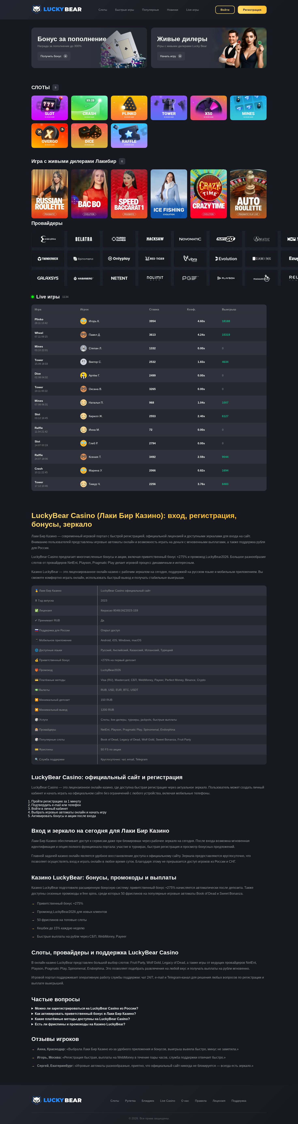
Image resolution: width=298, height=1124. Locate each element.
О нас (185, 1100)
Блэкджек (148, 1100)
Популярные (150, 9)
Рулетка (130, 1100)
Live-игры (192, 9)
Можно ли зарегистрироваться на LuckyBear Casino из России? (86, 1008)
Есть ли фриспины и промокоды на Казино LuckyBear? (80, 1024)
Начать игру (168, 56)
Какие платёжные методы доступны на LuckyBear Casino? (82, 1019)
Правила (201, 1100)
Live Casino (167, 1100)
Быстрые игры (124, 9)
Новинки (172, 9)
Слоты (103, 9)
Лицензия (219, 1100)
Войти (225, 9)
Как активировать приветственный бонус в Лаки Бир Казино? (85, 1013)
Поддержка (239, 1100)
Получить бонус (51, 56)
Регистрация (252, 9)
